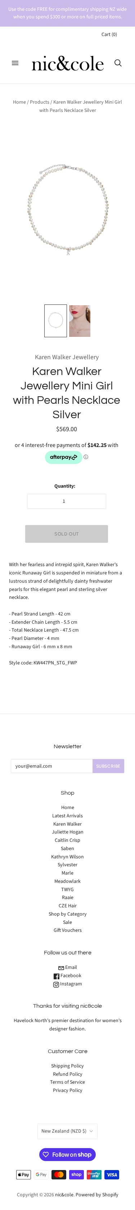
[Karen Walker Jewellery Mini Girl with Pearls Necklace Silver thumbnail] (55, 321)
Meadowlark (67, 881)
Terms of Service (67, 1082)
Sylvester (67, 864)
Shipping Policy (67, 1066)
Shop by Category (68, 914)
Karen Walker (67, 824)
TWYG (67, 889)
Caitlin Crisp (67, 840)
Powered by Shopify (97, 1194)
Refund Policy (67, 1074)
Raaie (67, 897)
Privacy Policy (67, 1090)
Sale (67, 922)
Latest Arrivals (67, 816)
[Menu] (15, 63)
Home (19, 102)
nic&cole (64, 1194)
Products (39, 102)
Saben (67, 848)
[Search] (118, 63)
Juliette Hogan (68, 832)
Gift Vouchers (68, 930)
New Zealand (63, 1131)
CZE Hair (68, 905)
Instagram (70, 984)
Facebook (70, 975)
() (109, 34)
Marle (67, 873)
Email (70, 967)
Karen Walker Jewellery (67, 357)
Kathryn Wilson (67, 857)
